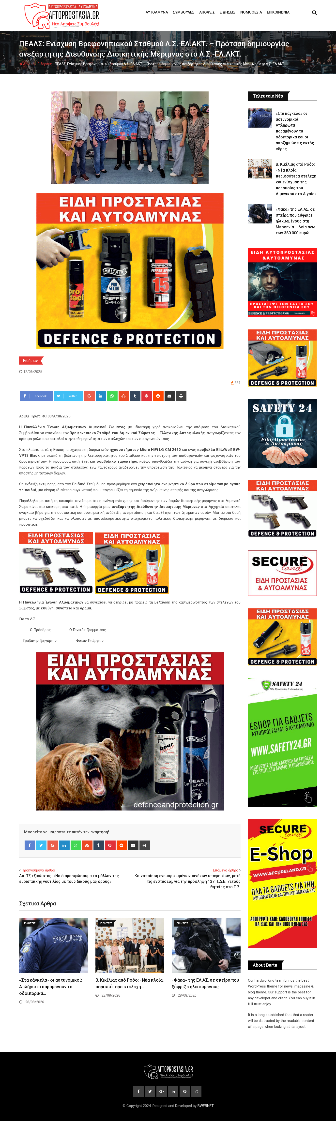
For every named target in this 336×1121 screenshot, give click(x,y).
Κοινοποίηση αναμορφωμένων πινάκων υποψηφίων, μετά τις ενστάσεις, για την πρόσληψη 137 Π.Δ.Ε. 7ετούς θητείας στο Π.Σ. (188, 881)
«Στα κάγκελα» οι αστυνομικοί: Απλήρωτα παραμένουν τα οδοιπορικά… (50, 986)
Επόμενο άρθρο (225, 870)
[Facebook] (30, 845)
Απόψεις (207, 12)
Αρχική (28, 64)
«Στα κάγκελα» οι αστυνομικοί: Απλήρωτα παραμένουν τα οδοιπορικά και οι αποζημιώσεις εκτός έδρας (295, 131)
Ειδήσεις (227, 12)
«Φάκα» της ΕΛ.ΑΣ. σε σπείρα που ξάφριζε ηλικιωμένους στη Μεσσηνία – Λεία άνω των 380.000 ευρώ (295, 221)
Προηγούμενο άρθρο (38, 870)
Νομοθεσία (251, 12)
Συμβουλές (183, 12)
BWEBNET (206, 1106)
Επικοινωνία (278, 12)
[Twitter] (41, 845)
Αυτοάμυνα (157, 12)
